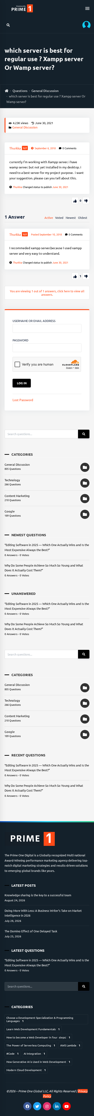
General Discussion (45, 91)
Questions (20, 91)
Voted (59, 218)
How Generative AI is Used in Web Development (38, 1062)
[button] (85, 25)
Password (20, 340)
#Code (12, 1053)
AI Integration (34, 1053)
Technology (12, 480)
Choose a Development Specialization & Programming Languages (39, 1019)
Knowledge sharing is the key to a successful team (38, 895)
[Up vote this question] (75, 200)
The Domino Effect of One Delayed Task (31, 931)
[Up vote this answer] (75, 276)
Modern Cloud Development (26, 1070)
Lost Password (23, 400)
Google (10, 511)
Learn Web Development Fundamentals (33, 1029)
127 (25, 148)
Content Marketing (17, 496)
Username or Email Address (34, 321)
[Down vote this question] (86, 200)
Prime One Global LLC (33, 1091)
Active (48, 218)
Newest (71, 218)
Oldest (82, 218)
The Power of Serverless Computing (30, 1045)
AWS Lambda (70, 1045)
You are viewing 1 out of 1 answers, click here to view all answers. (47, 292)
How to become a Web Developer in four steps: (38, 1037)
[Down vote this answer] (86, 276)
